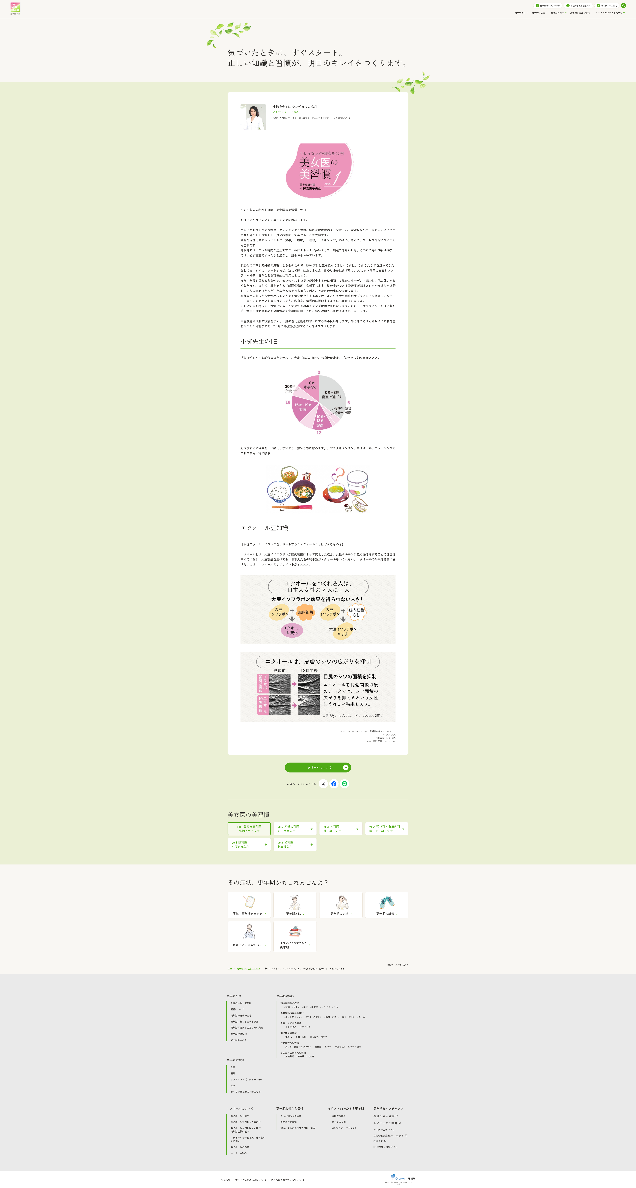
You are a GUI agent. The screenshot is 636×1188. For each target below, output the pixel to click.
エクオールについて (318, 767)
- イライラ (325, 1007)
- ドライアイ (304, 1026)
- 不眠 (305, 1007)
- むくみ (361, 1017)
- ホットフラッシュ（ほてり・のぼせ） (303, 1017)
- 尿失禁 (300, 1056)
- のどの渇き (290, 1026)
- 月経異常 (289, 1056)
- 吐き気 (288, 1036)
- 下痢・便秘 (300, 1036)
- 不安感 (314, 1007)
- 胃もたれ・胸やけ (317, 1036)
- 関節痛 (317, 1046)
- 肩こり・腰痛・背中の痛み (297, 1046)
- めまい (296, 1007)
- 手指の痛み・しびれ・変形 (347, 1046)
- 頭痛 (287, 1007)
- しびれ (327, 1046)
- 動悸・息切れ (331, 1017)
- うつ (335, 1007)
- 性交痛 (310, 1056)
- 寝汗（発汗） (348, 1017)
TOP (230, 968)
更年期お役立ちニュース (248, 968)
